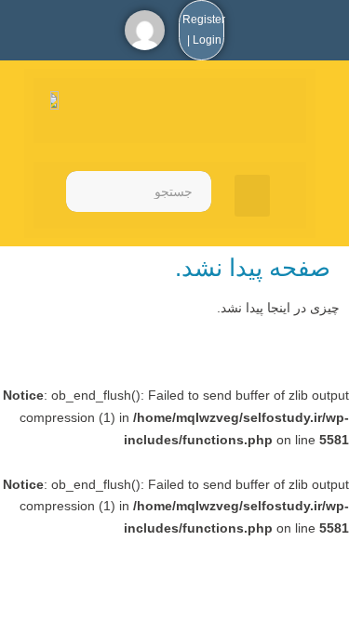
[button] (252, 196)
